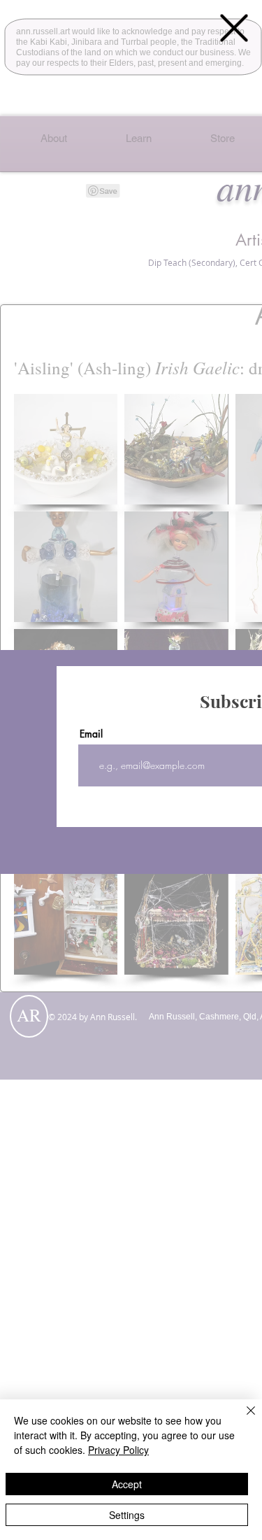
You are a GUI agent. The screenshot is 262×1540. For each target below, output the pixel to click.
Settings (127, 1515)
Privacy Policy (118, 1450)
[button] (234, 28)
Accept (127, 1484)
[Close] (242, 1419)
